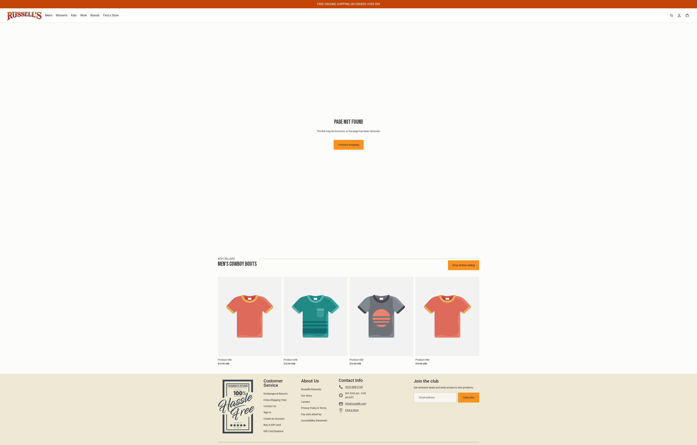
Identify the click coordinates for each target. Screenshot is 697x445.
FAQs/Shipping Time (275, 400)
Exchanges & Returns (276, 393)
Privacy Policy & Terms (313, 408)
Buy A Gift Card (272, 424)
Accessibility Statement (314, 420)
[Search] (672, 15)
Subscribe (468, 397)
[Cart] (687, 15)
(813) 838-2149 (354, 386)
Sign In (267, 412)
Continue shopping (348, 144)
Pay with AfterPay (311, 414)
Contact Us (270, 406)
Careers (305, 401)
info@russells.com (355, 403)
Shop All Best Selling (463, 265)
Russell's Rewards (311, 389)
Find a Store (352, 410)
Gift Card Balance (273, 431)
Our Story (306, 395)
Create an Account (274, 418)
